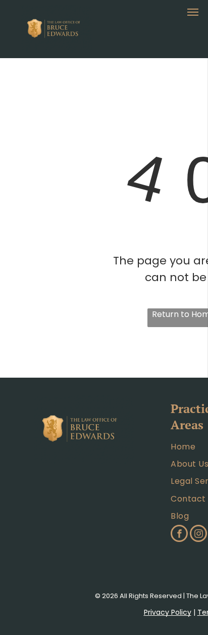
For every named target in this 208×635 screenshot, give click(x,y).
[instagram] (198, 535)
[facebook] (179, 535)
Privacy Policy (167, 612)
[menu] (193, 12)
